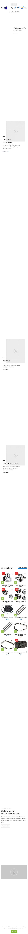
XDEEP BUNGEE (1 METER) (7, 617)
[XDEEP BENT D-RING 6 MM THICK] (7, 644)
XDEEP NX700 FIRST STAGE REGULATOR (7, 586)
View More (5, 826)
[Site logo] (6, 7)
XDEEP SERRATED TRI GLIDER (21, 617)
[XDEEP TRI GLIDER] (7, 627)
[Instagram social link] (15, 4)
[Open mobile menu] (1, 7)
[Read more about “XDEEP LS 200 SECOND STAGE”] (15, 582)
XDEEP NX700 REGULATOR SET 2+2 (20, 602)
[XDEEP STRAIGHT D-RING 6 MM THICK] (20, 627)
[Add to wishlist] (11, 573)
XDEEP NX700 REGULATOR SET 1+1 (7, 602)
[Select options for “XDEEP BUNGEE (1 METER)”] (2, 615)
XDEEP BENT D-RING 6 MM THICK (7, 652)
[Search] (12, 7)
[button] (15, 615)
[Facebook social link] (12, 4)
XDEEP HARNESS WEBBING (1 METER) (21, 652)
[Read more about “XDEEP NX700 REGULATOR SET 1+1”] (2, 598)
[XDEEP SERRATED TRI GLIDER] (20, 610)
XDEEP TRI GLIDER (7, 634)
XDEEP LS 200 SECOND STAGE (20, 586)
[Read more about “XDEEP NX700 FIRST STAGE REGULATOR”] (2, 582)
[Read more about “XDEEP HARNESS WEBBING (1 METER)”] (15, 649)
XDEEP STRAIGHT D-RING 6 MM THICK (21, 635)
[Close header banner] (26, 1)
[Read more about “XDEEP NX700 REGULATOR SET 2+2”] (15, 598)
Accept (14, 931)
